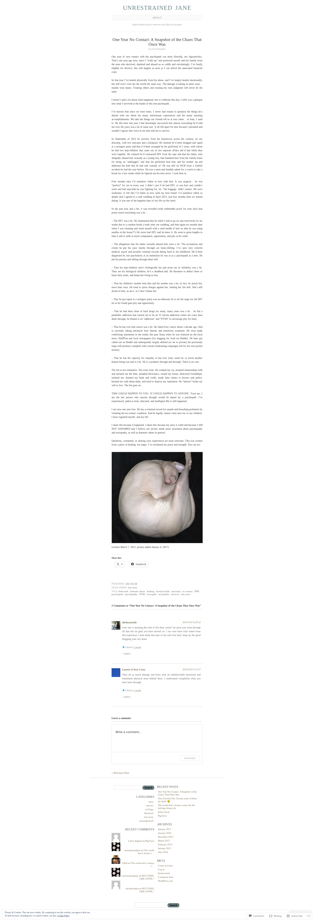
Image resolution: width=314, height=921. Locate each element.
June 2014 (163, 852)
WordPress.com (165, 881)
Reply (127, 654)
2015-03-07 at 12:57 (192, 669)
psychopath (117, 594)
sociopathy (163, 594)
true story (132, 587)
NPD (196, 591)
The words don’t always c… (146, 852)
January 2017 (164, 829)
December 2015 (165, 836)
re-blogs (149, 809)
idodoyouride (129, 622)
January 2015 (164, 848)
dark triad (123, 591)
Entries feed (164, 873)
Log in (161, 869)
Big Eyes (149, 840)
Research (148, 813)
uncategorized (146, 820)
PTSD (142, 594)
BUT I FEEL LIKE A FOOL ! (146, 877)
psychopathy (131, 594)
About (157, 17)
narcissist (175, 591)
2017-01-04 (131, 583)
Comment (190, 758)
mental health (163, 591)
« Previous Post (120, 772)
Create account (165, 865)
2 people (137, 647)
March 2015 (164, 840)
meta (151, 801)
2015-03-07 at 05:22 (192, 622)
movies (149, 805)
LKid (124, 863)
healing (150, 591)
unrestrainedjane (132, 850)
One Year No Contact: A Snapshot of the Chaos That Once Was (177, 793)
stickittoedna (132, 888)
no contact (187, 591)
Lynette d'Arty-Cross (133, 669)
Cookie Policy (63, 915)
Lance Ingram (135, 840)
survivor (175, 594)
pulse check (164, 812)
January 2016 (164, 833)
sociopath (151, 594)
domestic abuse (137, 591)
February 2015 (165, 844)
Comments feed (165, 877)
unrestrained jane (157, 8)
